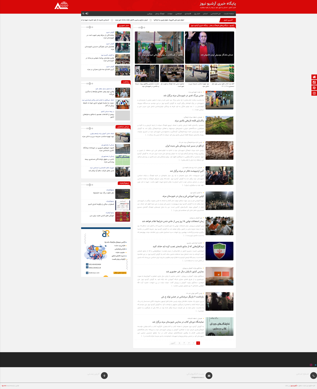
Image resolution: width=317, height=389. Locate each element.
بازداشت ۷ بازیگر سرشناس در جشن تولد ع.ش (182, 297)
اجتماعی (178, 14)
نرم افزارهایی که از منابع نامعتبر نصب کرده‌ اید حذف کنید (178, 246)
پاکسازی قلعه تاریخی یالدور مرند (189, 120)
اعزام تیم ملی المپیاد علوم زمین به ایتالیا (201, 20)
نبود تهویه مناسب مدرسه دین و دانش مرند (98, 136)
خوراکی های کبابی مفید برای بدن (102, 216)
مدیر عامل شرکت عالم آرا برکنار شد (101, 171)
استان (205, 14)
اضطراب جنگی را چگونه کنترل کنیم (101, 204)
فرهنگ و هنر (159, 14)
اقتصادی (188, 14)
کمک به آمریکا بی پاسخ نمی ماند (92, 20)
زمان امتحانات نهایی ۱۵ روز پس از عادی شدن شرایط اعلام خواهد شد (173, 221)
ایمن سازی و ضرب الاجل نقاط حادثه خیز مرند (164, 20)
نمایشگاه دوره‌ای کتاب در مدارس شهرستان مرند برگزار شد (178, 322)
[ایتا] (314, 82)
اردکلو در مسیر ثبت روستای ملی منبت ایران (184, 146)
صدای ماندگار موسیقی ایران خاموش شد (217, 54)
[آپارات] (314, 88)
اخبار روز (197, 14)
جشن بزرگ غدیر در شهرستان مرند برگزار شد (183, 95)
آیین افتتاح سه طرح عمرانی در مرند (100, 69)
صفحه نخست (229, 14)
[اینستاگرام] (314, 93)
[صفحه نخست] (314, 77)
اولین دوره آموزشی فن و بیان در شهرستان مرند (183, 196)
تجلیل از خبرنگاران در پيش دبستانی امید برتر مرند (162, 54)
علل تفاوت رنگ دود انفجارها (103, 193)
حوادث (169, 14)
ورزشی (149, 14)
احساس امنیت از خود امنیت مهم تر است (126, 20)
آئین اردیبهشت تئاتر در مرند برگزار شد (187, 171)
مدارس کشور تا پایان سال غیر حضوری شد (185, 271)
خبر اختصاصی (216, 14)
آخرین (173, 343)
